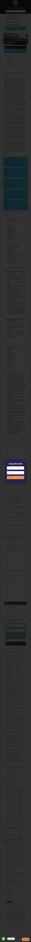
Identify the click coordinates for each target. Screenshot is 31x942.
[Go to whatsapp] (3, 939)
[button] (24, 461)
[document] (15, 471)
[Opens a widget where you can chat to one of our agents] (26, 939)
